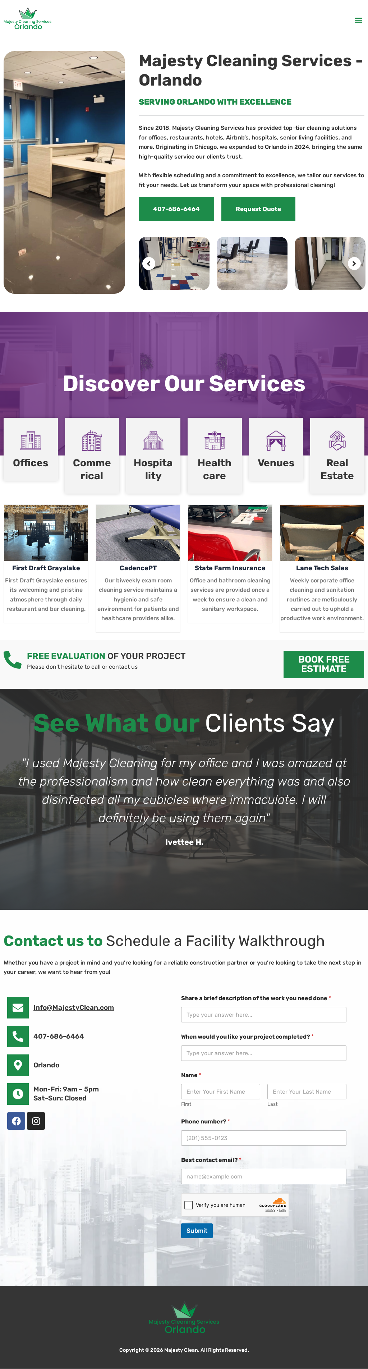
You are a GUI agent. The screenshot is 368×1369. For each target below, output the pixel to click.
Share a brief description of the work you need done (256, 998)
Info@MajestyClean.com (73, 1007)
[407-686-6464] (18, 1036)
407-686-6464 (58, 1036)
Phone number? (205, 1121)
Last (272, 1104)
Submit (197, 1230)
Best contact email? (211, 1160)
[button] (358, 20)
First (186, 1104)
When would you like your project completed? (247, 1036)
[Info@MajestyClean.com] (18, 1007)
